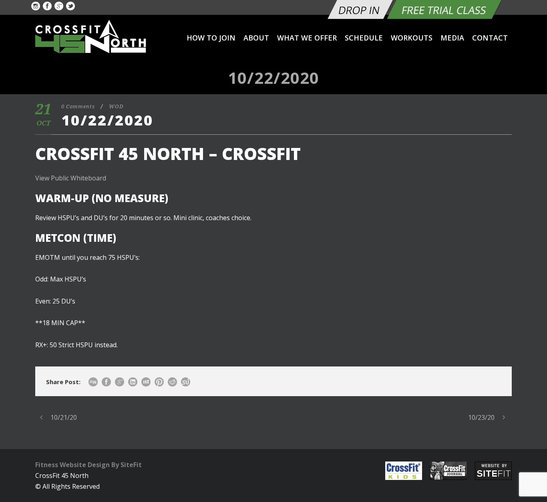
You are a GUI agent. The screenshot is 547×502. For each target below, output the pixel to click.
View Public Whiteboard (70, 178)
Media (452, 38)
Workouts (411, 38)
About (256, 38)
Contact (490, 38)
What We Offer (307, 38)
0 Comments (78, 106)
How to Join (211, 38)
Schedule (364, 38)
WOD (116, 106)
